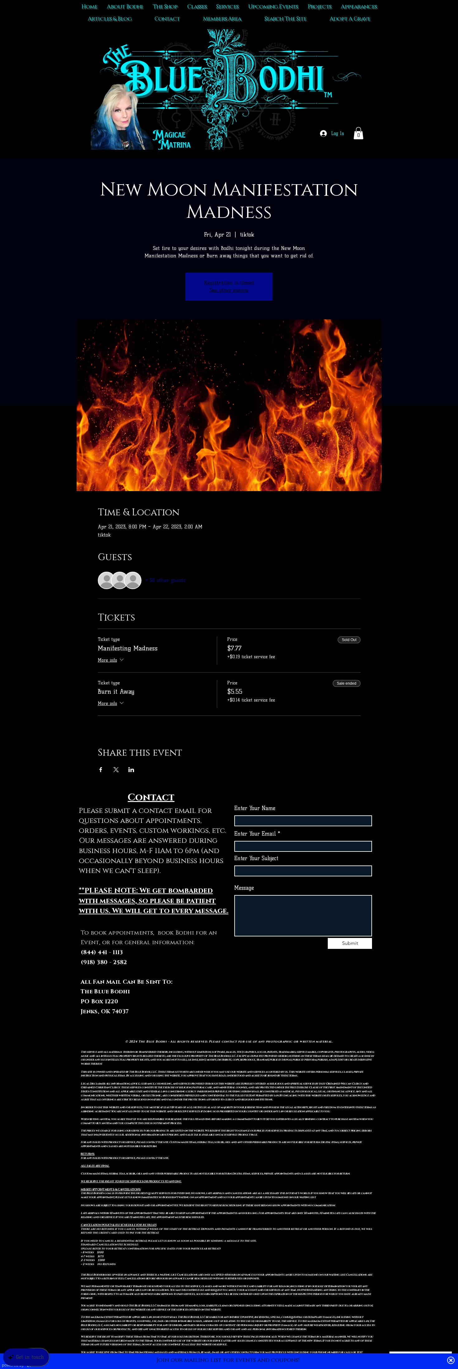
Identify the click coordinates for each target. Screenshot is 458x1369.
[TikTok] (290, 1002)
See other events (229, 290)
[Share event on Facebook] (101, 769)
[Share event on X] (116, 769)
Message (244, 888)
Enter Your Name (254, 808)
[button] (358, 133)
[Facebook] (303, 1002)
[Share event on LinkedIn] (131, 769)
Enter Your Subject (256, 858)
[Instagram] (316, 1002)
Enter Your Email (255, 834)
